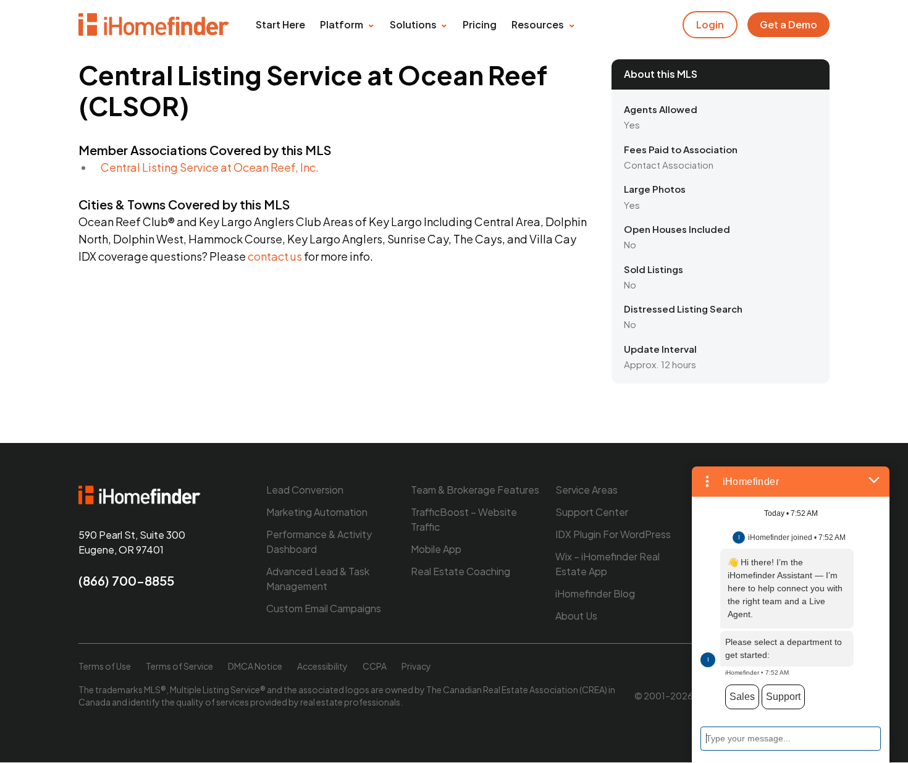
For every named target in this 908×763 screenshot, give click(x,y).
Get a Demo (788, 24)
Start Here (280, 24)
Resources (537, 24)
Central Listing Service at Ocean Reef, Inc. (210, 167)
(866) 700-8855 (126, 580)
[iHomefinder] (154, 24)
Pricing (480, 24)
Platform (341, 24)
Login (710, 24)
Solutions (413, 24)
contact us (275, 256)
